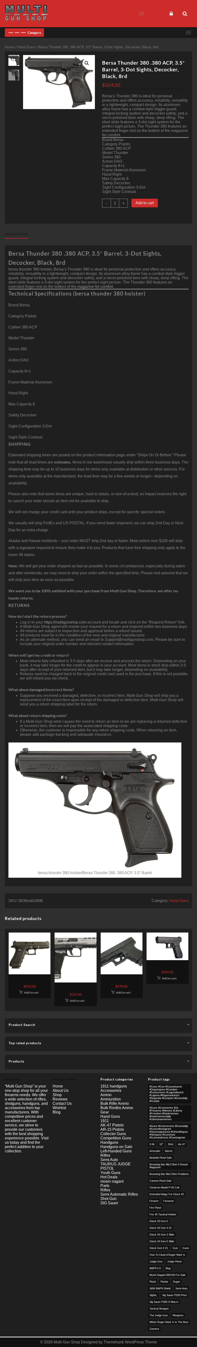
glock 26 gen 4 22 (160, 1227)
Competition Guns (115, 1138)
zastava (154, 1328)
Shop (57, 1095)
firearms (168, 1200)
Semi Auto (109, 1160)
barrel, (169, 1150)
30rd (170, 1144)
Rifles (105, 1155)
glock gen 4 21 (158, 1248)
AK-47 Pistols (112, 1125)
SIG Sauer (109, 1203)
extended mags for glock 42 (166, 1194)
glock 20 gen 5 (158, 1221)
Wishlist (59, 1108)
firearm (154, 1200)
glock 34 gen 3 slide (161, 1234)
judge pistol (174, 1261)
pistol (152, 1281)
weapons (178, 1315)
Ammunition (110, 1099)
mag (168, 1268)
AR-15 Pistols (112, 1129)
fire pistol (155, 1207)
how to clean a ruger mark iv (167, 1254)
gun (175, 1248)
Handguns (109, 1142)
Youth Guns (110, 1173)
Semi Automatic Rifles (119, 1194)
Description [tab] (16, 234)
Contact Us (62, 1103)
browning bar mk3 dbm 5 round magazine (168, 1166)
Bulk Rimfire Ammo (116, 1108)
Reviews (60, 1099)
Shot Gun (108, 1199)
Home (9, 47)
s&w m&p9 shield (160, 1288)
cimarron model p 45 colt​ (164, 1187)
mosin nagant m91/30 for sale (167, 1274)
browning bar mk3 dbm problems (169, 1174)
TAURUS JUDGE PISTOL (115, 1166)
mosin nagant (111, 1181)
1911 (104, 1121)
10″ (161, 1144)
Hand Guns (26, 47)
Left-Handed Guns (116, 1151)
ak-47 (181, 1144)
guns (186, 1248)
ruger (176, 1281)
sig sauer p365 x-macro (163, 1301)
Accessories (110, 1090)
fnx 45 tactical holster (162, 1214)
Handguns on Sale (116, 1147)
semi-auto (181, 1288)
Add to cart (144, 203)
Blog (57, 1112)
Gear (104, 1112)
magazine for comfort (95, 286)
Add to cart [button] (31, 992)
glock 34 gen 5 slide (161, 1241)
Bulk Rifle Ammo (114, 1103)
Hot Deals (108, 1177)
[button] (86, 63)
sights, (153, 1295)
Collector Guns (113, 1134)
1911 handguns (113, 1086)
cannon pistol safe (160, 1180)
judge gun (155, 1261)
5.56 (151, 1144)
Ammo (105, 1095)
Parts (104, 1186)
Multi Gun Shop (67, 1342)
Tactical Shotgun (159, 1308)
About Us (60, 1090)
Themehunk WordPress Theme (130, 1342)
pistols (164, 1281)
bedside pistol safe (160, 1157)
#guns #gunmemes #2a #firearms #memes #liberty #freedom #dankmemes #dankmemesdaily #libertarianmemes (165, 1113)
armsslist (154, 1150)
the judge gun (158, 1315)
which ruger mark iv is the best (168, 1322)
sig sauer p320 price (174, 1295)
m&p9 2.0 (155, 1268)
